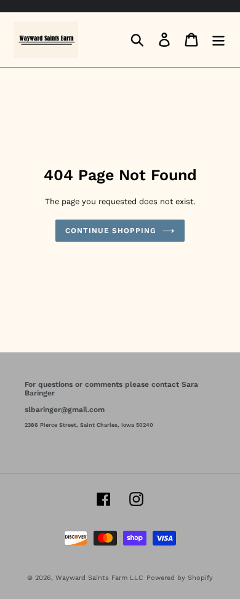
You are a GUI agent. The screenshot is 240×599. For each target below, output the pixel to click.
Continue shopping (110, 230)
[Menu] (218, 39)
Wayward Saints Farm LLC (99, 578)
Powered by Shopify (179, 578)
